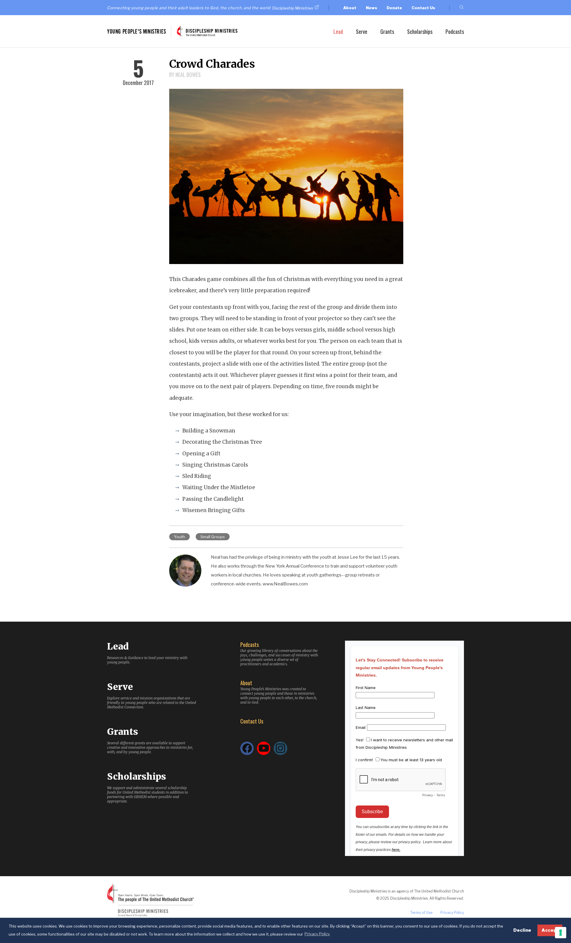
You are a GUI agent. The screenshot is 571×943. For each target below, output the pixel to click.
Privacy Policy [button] (317, 933)
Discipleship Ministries (292, 8)
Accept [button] (550, 930)
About (349, 7)
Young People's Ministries (136, 31)
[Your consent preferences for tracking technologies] (560, 932)
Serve (361, 31)
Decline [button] (522, 930)
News (371, 7)
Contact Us (423, 7)
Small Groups (212, 536)
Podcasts (454, 31)
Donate (394, 7)
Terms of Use (421, 912)
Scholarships (419, 31)
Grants (387, 31)
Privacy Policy (452, 912)
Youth (179, 536)
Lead (338, 31)
